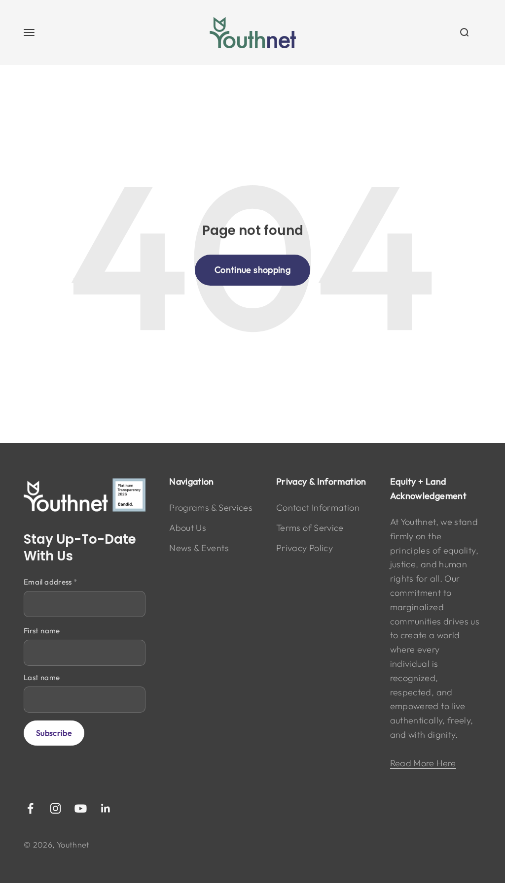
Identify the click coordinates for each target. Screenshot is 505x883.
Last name (42, 677)
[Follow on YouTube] (80, 808)
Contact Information (318, 507)
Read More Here (423, 763)
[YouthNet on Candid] (84, 495)
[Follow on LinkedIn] (105, 808)
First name (42, 630)
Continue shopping (252, 269)
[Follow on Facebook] (30, 808)
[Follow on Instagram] (55, 808)
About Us (187, 527)
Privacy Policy (304, 548)
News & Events (199, 548)
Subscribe (54, 733)
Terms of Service (310, 527)
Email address (50, 582)
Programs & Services (210, 507)
